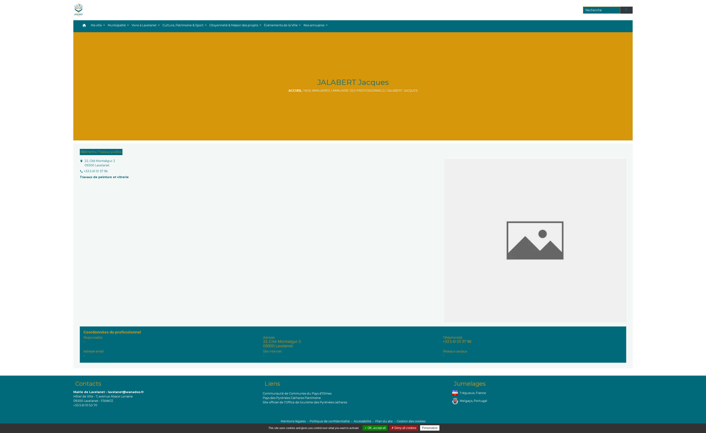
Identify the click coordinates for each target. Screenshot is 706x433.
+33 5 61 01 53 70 (85, 405)
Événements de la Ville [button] (281, 25)
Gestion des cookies (411, 421)
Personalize (430, 428)
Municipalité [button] (117, 25)
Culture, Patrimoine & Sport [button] (183, 25)
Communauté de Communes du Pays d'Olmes (297, 393)
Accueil (295, 90)
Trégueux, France (472, 393)
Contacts (88, 383)
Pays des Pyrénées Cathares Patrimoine (292, 398)
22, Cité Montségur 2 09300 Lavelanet (100, 163)
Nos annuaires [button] (314, 25)
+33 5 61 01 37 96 (96, 171)
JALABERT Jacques (402, 90)
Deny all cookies (405, 428)
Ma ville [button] (97, 25)
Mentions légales (293, 421)
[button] (84, 26)
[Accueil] (78, 10)
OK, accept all (376, 428)
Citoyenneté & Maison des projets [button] (234, 25)
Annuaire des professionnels (358, 90)
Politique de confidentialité (330, 421)
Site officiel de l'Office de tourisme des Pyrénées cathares (305, 402)
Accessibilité (362, 421)
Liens (272, 383)
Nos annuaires (317, 90)
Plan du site (384, 421)
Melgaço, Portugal (473, 401)
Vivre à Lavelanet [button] (144, 25)
